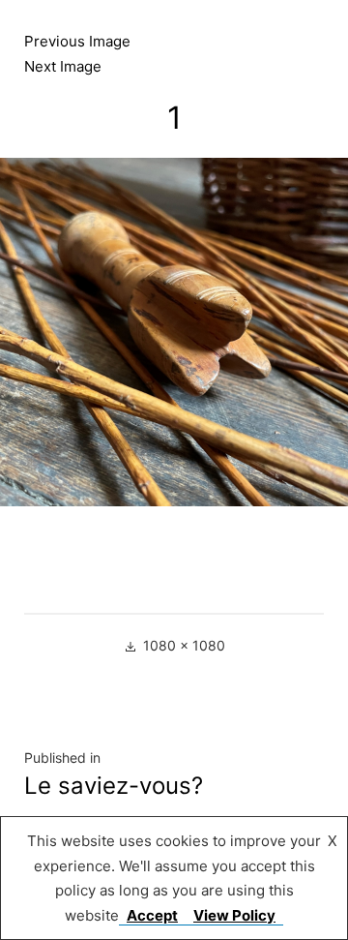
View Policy (234, 915)
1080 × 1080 (184, 645)
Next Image (63, 66)
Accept (152, 915)
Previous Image (77, 41)
